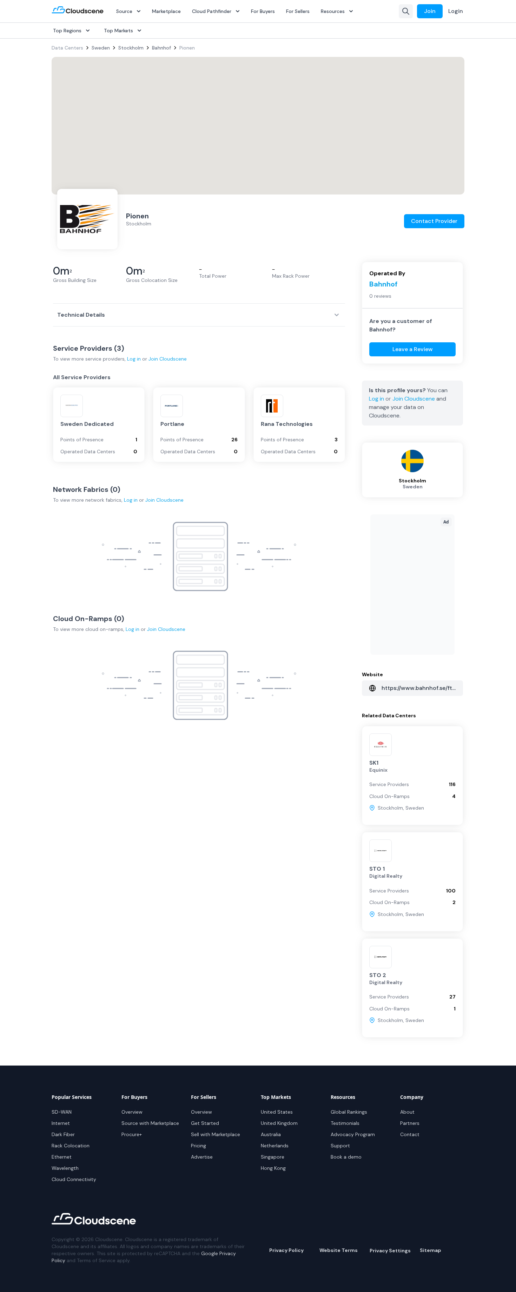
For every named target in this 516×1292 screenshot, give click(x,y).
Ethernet (62, 1157)
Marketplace (166, 11)
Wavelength (65, 1168)
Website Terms (338, 1250)
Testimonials (345, 1123)
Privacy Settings (390, 1250)
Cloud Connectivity (74, 1179)
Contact (409, 1134)
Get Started (205, 1123)
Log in (134, 359)
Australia (271, 1134)
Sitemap (430, 1250)
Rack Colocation (71, 1145)
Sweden (101, 48)
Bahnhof (161, 48)
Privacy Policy (286, 1250)
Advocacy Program (353, 1134)
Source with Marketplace (150, 1123)
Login (455, 11)
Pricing (198, 1145)
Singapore (272, 1157)
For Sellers (298, 11)
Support (340, 1145)
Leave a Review (412, 349)
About (407, 1112)
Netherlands (275, 1145)
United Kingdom (279, 1123)
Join (430, 11)
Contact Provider (434, 221)
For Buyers (263, 11)
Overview (132, 1112)
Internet (61, 1123)
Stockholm (131, 48)
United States (277, 1112)
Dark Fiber (63, 1134)
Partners (409, 1123)
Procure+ (131, 1134)
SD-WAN (62, 1112)
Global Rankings (349, 1112)
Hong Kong (273, 1168)
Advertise (202, 1157)
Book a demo (346, 1157)
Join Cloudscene (167, 359)
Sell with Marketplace (215, 1134)
